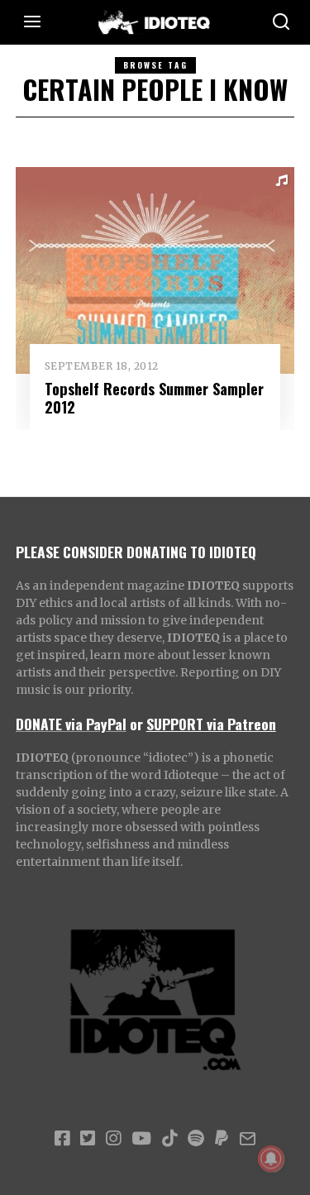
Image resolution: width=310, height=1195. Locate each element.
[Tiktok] (169, 1139)
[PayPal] (221, 1139)
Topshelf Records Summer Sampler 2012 (154, 397)
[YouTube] (141, 1139)
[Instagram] (113, 1139)
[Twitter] (87, 1139)
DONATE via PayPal (71, 723)
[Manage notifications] (271, 1158)
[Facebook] (62, 1139)
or (136, 723)
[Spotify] (196, 1139)
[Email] (247, 1139)
